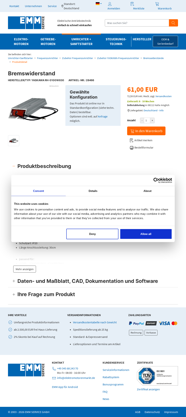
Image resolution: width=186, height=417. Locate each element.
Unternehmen (33, 6)
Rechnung (136, 332)
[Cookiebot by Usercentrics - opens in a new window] (156, 180)
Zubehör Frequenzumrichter (77, 58)
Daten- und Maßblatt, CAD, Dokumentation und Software (87, 281)
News (106, 399)
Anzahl (131, 120)
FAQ (105, 391)
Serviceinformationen (116, 370)
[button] (98, 3)
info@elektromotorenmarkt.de (76, 378)
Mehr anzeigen (25, 269)
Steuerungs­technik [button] (116, 41)
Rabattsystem (111, 377)
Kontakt (14, 6)
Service (52, 6)
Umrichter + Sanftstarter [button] (81, 41)
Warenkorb (165, 8)
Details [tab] (93, 190)
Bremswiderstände (153, 58)
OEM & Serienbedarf (165, 41)
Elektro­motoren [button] (21, 41)
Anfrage (103, 116)
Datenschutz (152, 412)
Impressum (171, 412)
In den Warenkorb (148, 131)
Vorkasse (151, 332)
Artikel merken (143, 140)
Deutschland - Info (154, 110)
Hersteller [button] (142, 39)
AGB (137, 412)
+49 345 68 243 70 (67, 368)
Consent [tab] (38, 190)
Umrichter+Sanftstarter (20, 58)
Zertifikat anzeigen (148, 389)
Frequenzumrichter (47, 58)
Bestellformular (143, 147)
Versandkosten (163, 96)
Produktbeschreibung (44, 166)
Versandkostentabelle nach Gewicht (95, 322)
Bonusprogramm (113, 384)
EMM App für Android (65, 387)
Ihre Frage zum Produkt (46, 294)
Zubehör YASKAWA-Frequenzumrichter (118, 58)
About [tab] (147, 190)
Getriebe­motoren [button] (48, 41)
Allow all (145, 233)
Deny (92, 233)
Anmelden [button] (114, 8)
